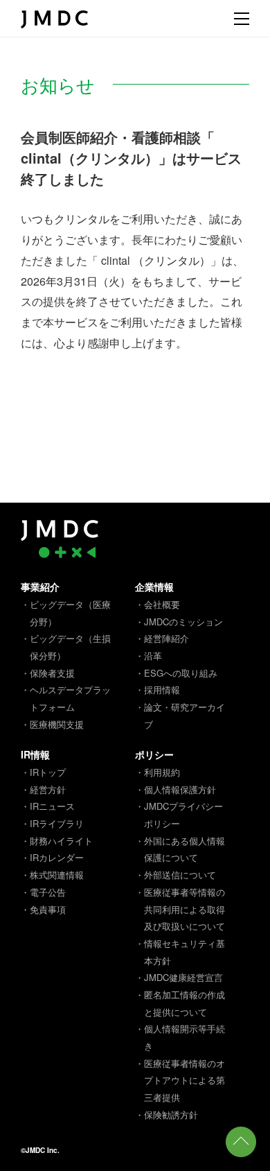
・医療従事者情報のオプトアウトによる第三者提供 (180, 1080)
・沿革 (148, 655)
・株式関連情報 (52, 874)
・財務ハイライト (57, 840)
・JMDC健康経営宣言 (179, 977)
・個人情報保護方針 (175, 789)
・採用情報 (157, 689)
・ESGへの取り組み (176, 672)
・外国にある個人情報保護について (180, 849)
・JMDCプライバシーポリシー (179, 814)
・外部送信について (175, 874)
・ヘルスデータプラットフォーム (66, 698)
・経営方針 (43, 789)
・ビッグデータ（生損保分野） (66, 647)
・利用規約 (157, 772)
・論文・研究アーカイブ (180, 715)
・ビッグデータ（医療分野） (66, 613)
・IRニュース (48, 806)
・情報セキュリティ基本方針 (180, 952)
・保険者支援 (48, 672)
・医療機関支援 (52, 724)
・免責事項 (43, 909)
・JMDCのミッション (179, 621)
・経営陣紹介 (162, 638)
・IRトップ (43, 772)
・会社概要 (157, 604)
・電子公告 (43, 892)
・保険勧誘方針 (166, 1114)
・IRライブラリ (52, 823)
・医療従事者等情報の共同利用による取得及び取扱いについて (180, 909)
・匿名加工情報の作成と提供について (180, 1003)
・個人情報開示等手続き (180, 1037)
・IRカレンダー (52, 857)
